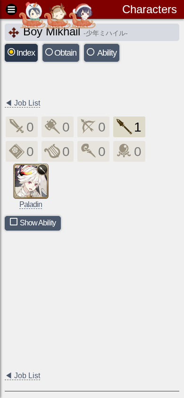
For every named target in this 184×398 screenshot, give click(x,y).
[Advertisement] (80, 81)
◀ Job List (22, 103)
